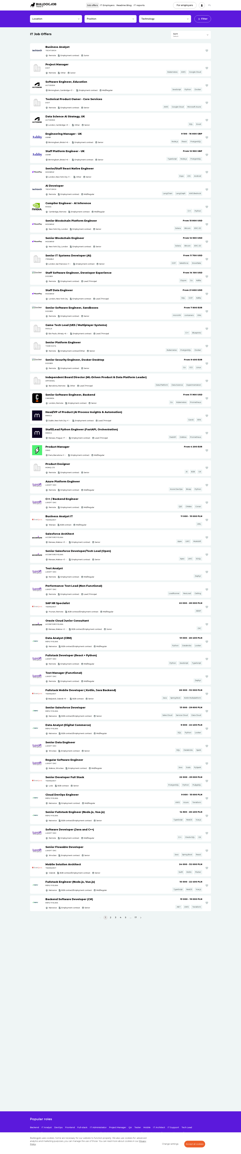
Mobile (146, 1127)
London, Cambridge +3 (58, 125)
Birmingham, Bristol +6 (58, 142)
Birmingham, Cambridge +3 (60, 90)
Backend (34, 1127)
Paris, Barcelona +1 (56, 455)
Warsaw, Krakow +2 (56, 629)
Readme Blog (124, 5)
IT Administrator (98, 1127)
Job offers (92, 5)
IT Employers (107, 5)
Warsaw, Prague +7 (56, 438)
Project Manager (117, 1127)
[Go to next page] (141, 917)
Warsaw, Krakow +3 (56, 542)
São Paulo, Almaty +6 (57, 334)
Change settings (170, 1144)
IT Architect (159, 1127)
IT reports (139, 5)
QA (130, 1127)
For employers (185, 5)
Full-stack (82, 1127)
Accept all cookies (194, 1144)
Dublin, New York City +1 (58, 421)
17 (136, 917)
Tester (137, 1127)
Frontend (70, 1127)
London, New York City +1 (58, 177)
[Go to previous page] (100, 917)
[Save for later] (206, 50)
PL (209, 5)
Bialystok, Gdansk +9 (57, 699)
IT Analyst (46, 1127)
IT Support (173, 1127)
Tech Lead (186, 1127)
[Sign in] (202, 5)
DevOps (58, 1127)
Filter (204, 18)
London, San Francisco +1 (58, 264)
